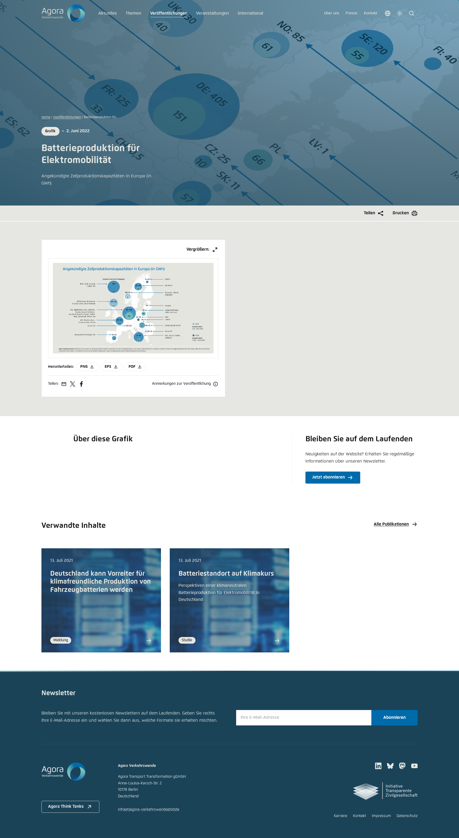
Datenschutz (407, 816)
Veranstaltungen (212, 13)
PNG (84, 367)
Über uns (331, 13)
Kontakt (370, 13)
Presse (351, 13)
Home (45, 117)
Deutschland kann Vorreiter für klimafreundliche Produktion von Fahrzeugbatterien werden (100, 582)
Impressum (381, 816)
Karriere (340, 816)
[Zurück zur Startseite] (63, 13)
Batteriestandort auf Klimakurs (226, 574)
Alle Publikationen (391, 524)
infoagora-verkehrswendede (148, 809)
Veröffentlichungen (168, 13)
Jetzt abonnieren (328, 477)
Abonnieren (394, 717)
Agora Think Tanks (66, 806)
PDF (132, 367)
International (250, 13)
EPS (108, 367)
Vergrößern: (198, 249)
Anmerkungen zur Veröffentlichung (181, 384)
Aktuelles (107, 13)
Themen (133, 13)
